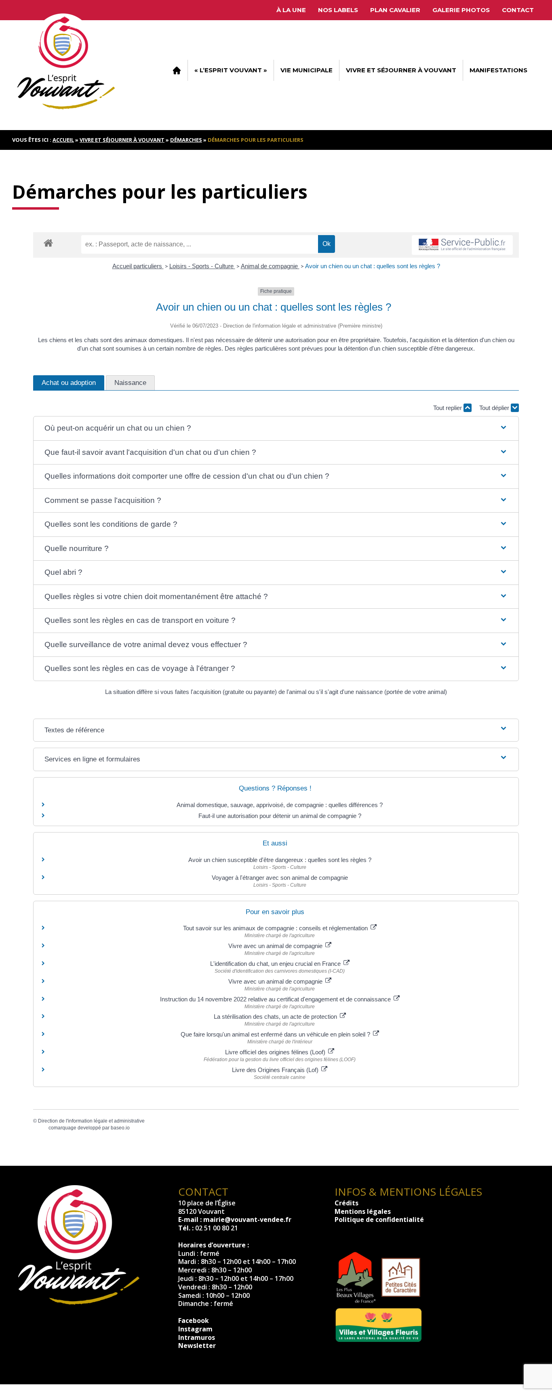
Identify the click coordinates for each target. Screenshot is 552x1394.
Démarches (186, 139)
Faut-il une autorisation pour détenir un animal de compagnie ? (279, 815)
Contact (518, 10)
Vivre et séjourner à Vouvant (401, 70)
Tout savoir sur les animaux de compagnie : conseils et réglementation (276, 928)
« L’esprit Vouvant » (230, 70)
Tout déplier (495, 407)
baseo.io (120, 1128)
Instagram (195, 1329)
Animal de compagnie (270, 266)
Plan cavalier (395, 10)
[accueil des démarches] (48, 242)
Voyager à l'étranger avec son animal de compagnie (280, 877)
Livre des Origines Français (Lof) (276, 1069)
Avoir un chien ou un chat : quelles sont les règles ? (372, 266)
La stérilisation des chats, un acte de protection (276, 1016)
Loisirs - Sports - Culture (202, 266)
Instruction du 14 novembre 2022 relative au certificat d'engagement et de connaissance (276, 999)
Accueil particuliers (138, 266)
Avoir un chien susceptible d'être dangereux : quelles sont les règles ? (279, 859)
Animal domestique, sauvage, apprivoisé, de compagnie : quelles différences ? (280, 804)
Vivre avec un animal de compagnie (276, 945)
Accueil (177, 70)
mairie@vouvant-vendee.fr (247, 1219)
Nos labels (338, 10)
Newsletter (197, 1345)
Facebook (193, 1320)
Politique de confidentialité (379, 1219)
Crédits (346, 1202)
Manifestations (498, 70)
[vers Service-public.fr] (462, 245)
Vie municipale (306, 70)
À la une (291, 10)
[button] (276, 428)
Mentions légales (363, 1211)
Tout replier (448, 407)
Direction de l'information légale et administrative (91, 1121)
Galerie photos (461, 10)
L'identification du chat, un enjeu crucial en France (276, 963)
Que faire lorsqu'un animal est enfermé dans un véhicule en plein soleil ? (276, 1034)
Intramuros (196, 1337)
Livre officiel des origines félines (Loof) (276, 1052)
